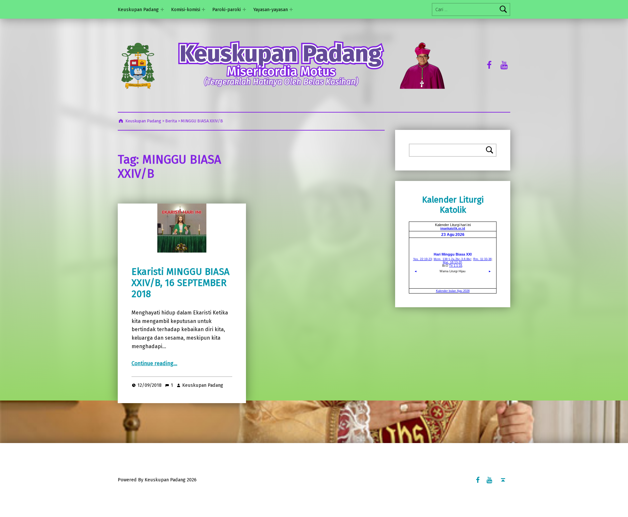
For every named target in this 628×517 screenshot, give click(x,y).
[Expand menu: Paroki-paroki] (244, 9)
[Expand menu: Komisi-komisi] (203, 9)
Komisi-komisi (185, 9)
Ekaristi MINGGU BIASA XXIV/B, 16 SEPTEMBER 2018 (180, 283)
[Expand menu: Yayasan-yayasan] (291, 9)
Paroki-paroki (226, 9)
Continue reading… (154, 363)
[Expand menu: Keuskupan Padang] (162, 9)
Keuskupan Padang (138, 9)
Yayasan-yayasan (270, 9)
